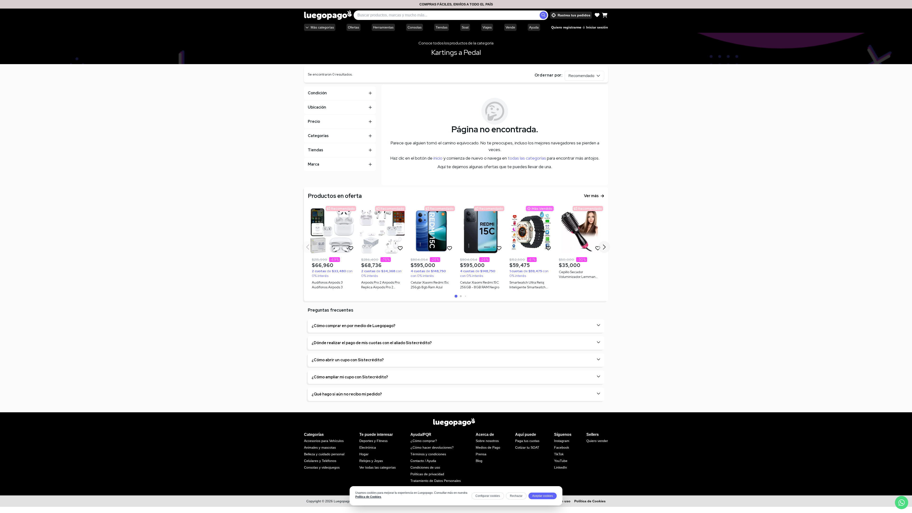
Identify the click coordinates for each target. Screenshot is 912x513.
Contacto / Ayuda (423, 461)
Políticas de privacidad (427, 474)
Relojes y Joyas (371, 461)
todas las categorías (527, 158)
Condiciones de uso (425, 467)
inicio (437, 158)
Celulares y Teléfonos (320, 461)
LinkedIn (560, 467)
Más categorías (322, 27)
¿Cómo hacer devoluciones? (432, 447)
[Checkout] (604, 15)
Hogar (364, 454)
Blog (479, 461)
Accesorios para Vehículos (324, 441)
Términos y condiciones (428, 454)
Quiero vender (597, 441)
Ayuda (534, 27)
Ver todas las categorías (377, 467)
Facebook (561, 447)
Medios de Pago (488, 447)
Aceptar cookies (542, 496)
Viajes (487, 27)
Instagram (561, 441)
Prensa (481, 454)
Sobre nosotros (487, 441)
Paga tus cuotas (527, 441)
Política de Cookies (368, 497)
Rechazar (516, 496)
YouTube (560, 461)
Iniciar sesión (597, 27)
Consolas (415, 27)
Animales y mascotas (320, 447)
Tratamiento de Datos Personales (435, 481)
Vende (510, 27)
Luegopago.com (346, 501)
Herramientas (383, 27)
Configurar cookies (487, 496)
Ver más (591, 195)
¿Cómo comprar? (423, 441)
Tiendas (441, 27)
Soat (465, 27)
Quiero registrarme (566, 27)
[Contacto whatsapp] (901, 502)
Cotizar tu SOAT (527, 447)
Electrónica (367, 447)
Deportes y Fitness (373, 441)
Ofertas (353, 27)
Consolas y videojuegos (322, 467)
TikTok (559, 454)
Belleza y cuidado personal (324, 454)
